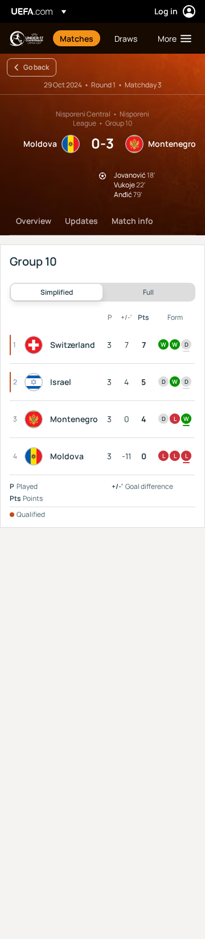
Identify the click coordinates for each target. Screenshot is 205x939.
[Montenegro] (35, 419)
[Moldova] (35, 456)
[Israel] (35, 382)
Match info (132, 220)
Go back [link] (36, 67)
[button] (172, 38)
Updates (81, 220)
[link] (76, 38)
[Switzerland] (35, 345)
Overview (33, 220)
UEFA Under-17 (26, 38)
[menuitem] (77, 38)
